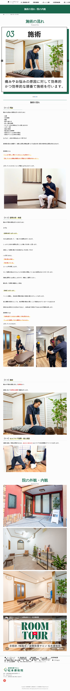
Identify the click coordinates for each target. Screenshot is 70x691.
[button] (2, 61)
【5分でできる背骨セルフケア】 (40, 661)
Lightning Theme (34, 688)
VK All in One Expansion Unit (43, 688)
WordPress (28, 688)
